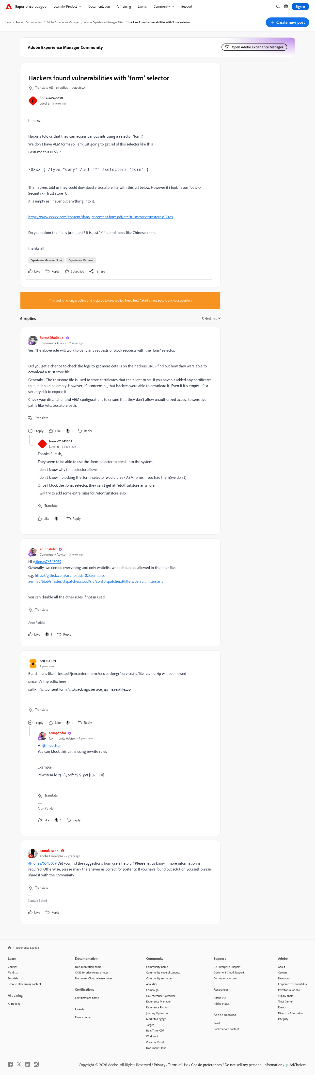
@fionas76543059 (47, 561)
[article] (119, 385)
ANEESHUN (48, 661)
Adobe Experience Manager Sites (104, 22)
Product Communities (29, 22)
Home (7, 22)
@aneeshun (52, 745)
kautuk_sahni (49, 850)
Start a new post (153, 300)
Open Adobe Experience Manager (257, 47)
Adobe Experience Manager (63, 22)
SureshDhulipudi (52, 337)
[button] (287, 22)
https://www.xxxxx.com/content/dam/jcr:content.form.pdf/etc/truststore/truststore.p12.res (100, 216)
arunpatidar (48, 549)
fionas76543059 (51, 98)
